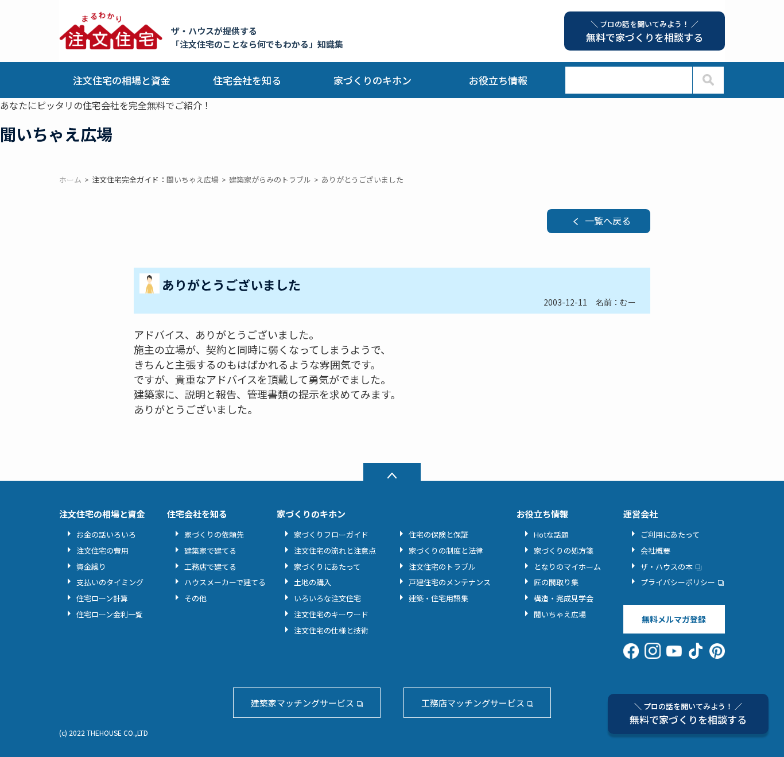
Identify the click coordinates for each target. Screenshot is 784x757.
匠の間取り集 (556, 582)
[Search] (708, 80)
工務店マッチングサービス (473, 703)
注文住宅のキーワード (331, 614)
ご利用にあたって (670, 534)
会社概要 (655, 550)
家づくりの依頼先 (214, 534)
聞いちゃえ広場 (560, 614)
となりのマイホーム (567, 566)
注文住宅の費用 (102, 550)
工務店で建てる (210, 566)
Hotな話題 (551, 534)
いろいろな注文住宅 (327, 598)
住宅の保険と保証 (438, 534)
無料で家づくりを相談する (688, 714)
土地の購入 (312, 582)
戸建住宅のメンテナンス (450, 582)
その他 (195, 598)
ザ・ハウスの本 (667, 566)
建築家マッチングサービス (302, 703)
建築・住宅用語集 (438, 598)
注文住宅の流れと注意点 (335, 550)
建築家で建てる (210, 550)
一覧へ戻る (608, 220)
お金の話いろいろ (106, 534)
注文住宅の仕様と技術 (331, 630)
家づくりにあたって (327, 566)
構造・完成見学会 (563, 598)
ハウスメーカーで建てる (225, 582)
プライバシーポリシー (678, 582)
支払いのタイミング (109, 582)
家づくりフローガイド (331, 534)
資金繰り (91, 566)
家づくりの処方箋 (563, 550)
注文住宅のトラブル (442, 566)
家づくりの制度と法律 (446, 550)
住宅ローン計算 (102, 598)
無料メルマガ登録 (674, 619)
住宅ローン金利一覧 (109, 614)
